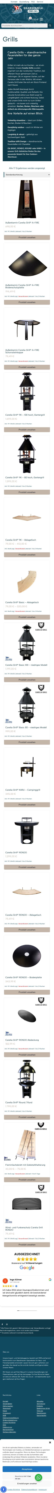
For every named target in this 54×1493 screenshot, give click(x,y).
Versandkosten (23, 296)
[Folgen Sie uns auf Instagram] (7, 1324)
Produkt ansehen (27, 237)
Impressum (43, 1490)
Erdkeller (40, 1406)
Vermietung (41, 1404)
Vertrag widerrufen (9, 1432)
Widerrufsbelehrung (10, 1420)
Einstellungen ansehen (27, 1483)
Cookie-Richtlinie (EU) (9, 1424)
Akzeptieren (27, 1469)
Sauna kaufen (41, 1415)
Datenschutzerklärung (29, 1490)
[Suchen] (50, 25)
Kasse (5, 1411)
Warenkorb (7, 1408)
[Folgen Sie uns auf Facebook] (2, 1324)
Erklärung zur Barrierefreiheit (8, 1428)
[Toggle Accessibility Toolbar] (3, 1489)
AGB (4, 1415)
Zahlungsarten (8, 1406)
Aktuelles (40, 1401)
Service (40, 2)
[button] (50, 1442)
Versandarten (7, 1404)
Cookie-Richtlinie (13, 1490)
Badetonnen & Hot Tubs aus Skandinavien (43, 1410)
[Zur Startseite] (27, 9)
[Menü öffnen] (41, 19)
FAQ (33, 2)
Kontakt (14, 2)
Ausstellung (24, 2)
